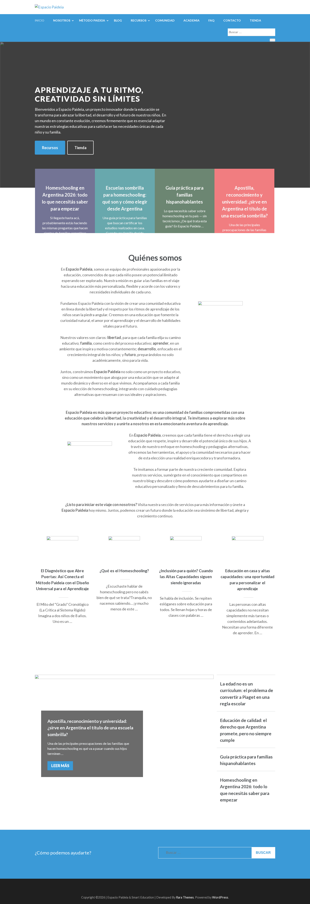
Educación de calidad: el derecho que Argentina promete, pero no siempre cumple (245, 730)
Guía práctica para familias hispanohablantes (185, 195)
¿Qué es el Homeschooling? (124, 570)
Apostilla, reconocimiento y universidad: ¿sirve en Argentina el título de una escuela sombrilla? (244, 202)
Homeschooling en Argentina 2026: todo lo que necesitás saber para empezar (244, 790)
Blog (118, 20)
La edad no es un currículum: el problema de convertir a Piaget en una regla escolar (246, 693)
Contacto (232, 20)
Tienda (255, 20)
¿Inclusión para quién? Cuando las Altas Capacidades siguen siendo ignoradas (186, 576)
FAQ (211, 20)
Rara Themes (185, 897)
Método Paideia (92, 20)
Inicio (39, 20)
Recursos (138, 20)
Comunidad (165, 20)
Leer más (60, 765)
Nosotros (61, 20)
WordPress (220, 897)
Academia (191, 20)
